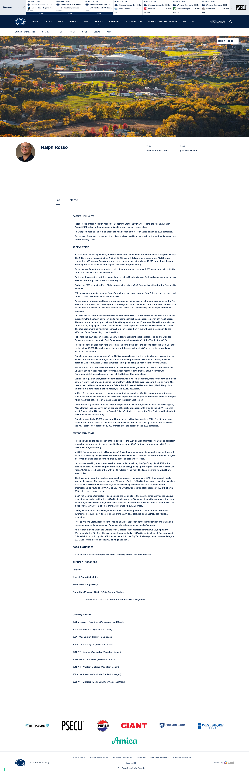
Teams (35, 21)
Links (41, 13)
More (109, 32)
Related (72, 200)
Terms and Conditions (122, 757)
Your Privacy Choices (159, 757)
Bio (58, 200)
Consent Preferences (98, 757)
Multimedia (114, 21)
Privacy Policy (79, 757)
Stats (72, 32)
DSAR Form (141, 757)
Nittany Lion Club (134, 21)
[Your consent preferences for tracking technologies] (4, 769)
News (84, 32)
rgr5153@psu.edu (188, 151)
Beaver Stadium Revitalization (162, 21)
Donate (97, 32)
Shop (60, 21)
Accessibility (131, 763)
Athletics (73, 21)
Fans (86, 21)
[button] (232, 7)
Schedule (46, 32)
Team (59, 32)
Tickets (48, 21)
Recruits (99, 21)
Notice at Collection (182, 757)
